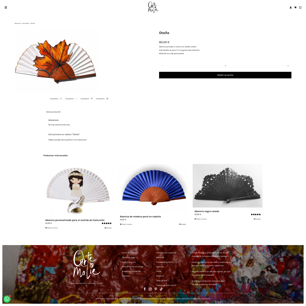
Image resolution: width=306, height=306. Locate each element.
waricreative (205, 299)
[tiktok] (161, 289)
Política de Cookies (158, 299)
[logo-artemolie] (153, 2)
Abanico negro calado (206, 211)
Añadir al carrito (225, 75)
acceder (57, 140)
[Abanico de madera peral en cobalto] (153, 188)
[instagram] (150, 289)
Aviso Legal (128, 299)
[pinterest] (155, 289)
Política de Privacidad (142, 299)
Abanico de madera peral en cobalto (140, 216)
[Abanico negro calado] (227, 186)
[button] (7, 299)
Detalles (109, 228)
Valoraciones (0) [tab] (53, 112)
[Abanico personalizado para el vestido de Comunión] (78, 190)
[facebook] (144, 289)
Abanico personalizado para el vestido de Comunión (74, 220)
